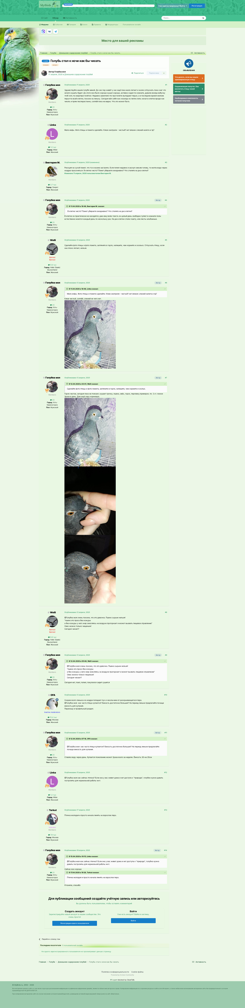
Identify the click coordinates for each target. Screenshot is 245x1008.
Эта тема (193, 18)
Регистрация (197, 6)
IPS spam (113, 980)
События (58, 24)
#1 (166, 85)
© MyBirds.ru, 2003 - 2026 (23, 985)
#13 (165, 810)
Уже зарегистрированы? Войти (172, 6)
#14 (165, 850)
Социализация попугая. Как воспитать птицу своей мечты (187, 88)
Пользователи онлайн (132, 24)
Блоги (84, 24)
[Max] (43, 31)
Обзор (55, 18)
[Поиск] (203, 18)
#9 (166, 655)
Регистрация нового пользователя (74, 923)
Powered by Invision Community (122, 975)
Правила (97, 24)
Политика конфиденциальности (115, 972)
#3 (166, 162)
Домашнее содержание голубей (78, 74)
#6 (166, 283)
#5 (166, 240)
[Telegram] (55, 31)
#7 (166, 378)
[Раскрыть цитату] (67, 206)
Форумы (44, 24)
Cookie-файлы (137, 972)
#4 (166, 200)
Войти (133, 921)
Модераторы (112, 24)
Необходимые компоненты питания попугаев (186, 99)
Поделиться (138, 73)
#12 (165, 772)
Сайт (45, 18)
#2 (166, 125)
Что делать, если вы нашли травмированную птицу (186, 78)
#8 (166, 612)
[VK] (49, 31)
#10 (165, 695)
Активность (71, 18)
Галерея (72, 24)
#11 (165, 733)
